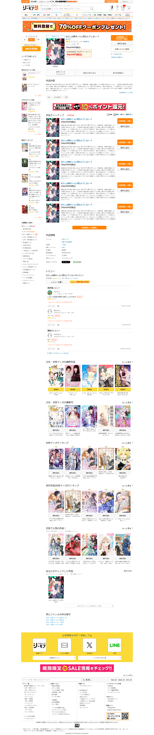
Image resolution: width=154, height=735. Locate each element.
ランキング (28, 231)
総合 (26, 15)
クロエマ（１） (72, 393)
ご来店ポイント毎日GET (30, 250)
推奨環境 (82, 705)
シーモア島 (50, 1)
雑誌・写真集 (107, 15)
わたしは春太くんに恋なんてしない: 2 (76, 140)
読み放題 (34, 1)
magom (119, 394)
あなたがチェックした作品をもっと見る (89, 606)
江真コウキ (31, 109)
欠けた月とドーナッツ (34, 74)
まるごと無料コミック (28, 234)
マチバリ (93, 477)
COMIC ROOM (59, 435)
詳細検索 (25, 272)
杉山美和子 (123, 477)
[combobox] (73, 8)
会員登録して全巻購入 (89, 228)
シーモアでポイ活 (28, 253)
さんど (123, 563)
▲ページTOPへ (128, 675)
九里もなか (123, 435)
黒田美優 (77, 435)
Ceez (38, 181)
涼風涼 (36, 183)
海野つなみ (73, 394)
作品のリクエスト (85, 703)
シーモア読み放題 (29, 716)
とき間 (109, 563)
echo (80, 18)
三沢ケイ (37, 200)
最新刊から (129, 114)
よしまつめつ (33, 152)
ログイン (125, 1)
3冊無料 (56, 389)
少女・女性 (46, 15)
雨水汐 (68, 39)
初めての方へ (27, 62)
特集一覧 (25, 261)
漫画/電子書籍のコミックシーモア (34, 686)
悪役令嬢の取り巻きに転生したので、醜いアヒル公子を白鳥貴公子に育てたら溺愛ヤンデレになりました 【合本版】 (34, 120)
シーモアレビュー (29, 718)
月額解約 (54, 700)
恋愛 (66, 97)
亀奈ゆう (51, 435)
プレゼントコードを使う (59, 710)
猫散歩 (72, 435)
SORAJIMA (75, 477)
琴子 (84, 430)
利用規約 (43, 722)
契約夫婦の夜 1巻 (122, 393)
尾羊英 (67, 563)
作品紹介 (110, 686)
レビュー (42, 1)
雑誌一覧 (114, 680)
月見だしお (32, 181)
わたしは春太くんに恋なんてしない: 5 (76, 205)
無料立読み (56, 430)
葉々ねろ (31, 200)
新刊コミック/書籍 (27, 226)
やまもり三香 (106, 394)
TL (77, 15)
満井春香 (89, 394)
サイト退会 (55, 704)
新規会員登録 (56, 686)
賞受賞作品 (26, 256)
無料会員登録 (111, 1)
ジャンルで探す (46, 8)
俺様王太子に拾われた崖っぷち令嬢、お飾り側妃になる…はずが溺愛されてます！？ (35, 194)
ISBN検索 (102, 722)
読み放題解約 (56, 702)
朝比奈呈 (117, 435)
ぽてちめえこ (106, 435)
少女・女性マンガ (58, 18)
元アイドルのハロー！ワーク (33, 85)
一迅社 (76, 18)
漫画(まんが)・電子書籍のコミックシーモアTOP (37, 18)
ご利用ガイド (27, 60)
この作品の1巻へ (117, 54)
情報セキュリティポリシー (66, 722)
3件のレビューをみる (71, 278)
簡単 (117, 114)
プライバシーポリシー (52, 722)
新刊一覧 (129, 680)
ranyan (68, 435)
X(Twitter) (110, 701)
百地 (116, 563)
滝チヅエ (84, 520)
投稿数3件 (83, 41)
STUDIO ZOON (110, 473)
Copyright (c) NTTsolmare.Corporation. (77, 733)
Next (131, 378)
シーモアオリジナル (31, 705)
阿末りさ (85, 563)
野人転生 (31, 208)
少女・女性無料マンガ (30, 237)
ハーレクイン (29, 703)
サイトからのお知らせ (58, 712)
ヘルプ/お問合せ (85, 694)
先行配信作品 (27, 248)
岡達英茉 (57, 563)
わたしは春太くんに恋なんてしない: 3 (76, 162)
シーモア (25, 1)
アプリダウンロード (86, 686)
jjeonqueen (125, 394)
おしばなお (51, 563)
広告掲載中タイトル (29, 269)
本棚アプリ (26, 283)
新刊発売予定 (27, 229)
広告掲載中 (57, 97)
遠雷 (105, 563)
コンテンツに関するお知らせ (60, 714)
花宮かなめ (89, 430)
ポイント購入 (56, 688)
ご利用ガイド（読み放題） (88, 701)
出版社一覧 (121, 680)
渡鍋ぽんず (101, 473)
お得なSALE (27, 245)
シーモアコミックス (66, 14)
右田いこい (123, 520)
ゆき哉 (78, 563)
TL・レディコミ (29, 694)
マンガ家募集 (112, 688)
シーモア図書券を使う (58, 707)
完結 (48, 97)
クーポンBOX (56, 696)
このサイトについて (93, 722)
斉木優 (56, 394)
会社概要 (38, 722)
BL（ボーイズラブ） (31, 692)
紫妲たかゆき (86, 477)
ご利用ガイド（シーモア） (88, 699)
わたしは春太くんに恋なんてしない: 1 (76, 119)
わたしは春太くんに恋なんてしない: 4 (76, 183)
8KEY (127, 563)
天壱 (69, 477)
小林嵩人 (35, 210)
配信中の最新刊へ (117, 57)
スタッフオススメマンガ (30, 264)
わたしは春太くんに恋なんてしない (94, 18)
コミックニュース (28, 275)
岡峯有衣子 (104, 520)
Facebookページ (113, 699)
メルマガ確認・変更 (58, 690)
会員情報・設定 (56, 692)
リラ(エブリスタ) (33, 127)
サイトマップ (84, 707)
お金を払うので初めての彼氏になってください (34, 105)
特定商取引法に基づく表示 (80, 722)
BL (56, 15)
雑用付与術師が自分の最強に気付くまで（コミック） (35, 163)
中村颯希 (72, 563)
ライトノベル (87, 15)
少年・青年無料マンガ (30, 240)
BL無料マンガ (27, 242)
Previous (48, 378)
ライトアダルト (128, 14)
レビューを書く (71, 44)
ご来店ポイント (54, 658)
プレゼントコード (28, 280)
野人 (30, 210)
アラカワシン (33, 167)
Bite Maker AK (122, 476)
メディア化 (117, 15)
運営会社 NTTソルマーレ (112, 722)
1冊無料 (72, 389)
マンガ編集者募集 (113, 690)
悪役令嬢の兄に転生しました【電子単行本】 (35, 148)
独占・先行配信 (29, 707)
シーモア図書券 (27, 278)
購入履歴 (54, 694)
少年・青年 (36, 15)
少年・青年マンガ (30, 688)
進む (102, 563)
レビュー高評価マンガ (30, 267)
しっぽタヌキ (92, 563)
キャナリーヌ (36, 154)
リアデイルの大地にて (35, 178)
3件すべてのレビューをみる (58, 353)
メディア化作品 (27, 259)
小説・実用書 (97, 15)
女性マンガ (68, 18)
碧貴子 (109, 520)
